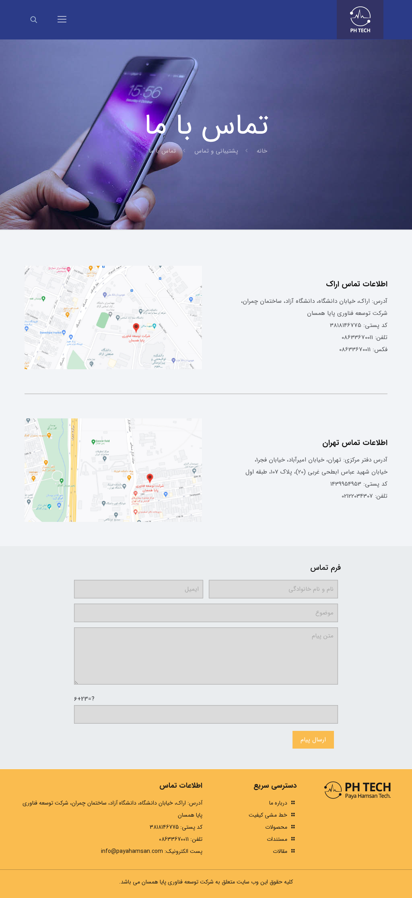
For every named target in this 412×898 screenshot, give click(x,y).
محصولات (276, 827)
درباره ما (278, 803)
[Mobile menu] (62, 20)
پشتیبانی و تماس (216, 151)
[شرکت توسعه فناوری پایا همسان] (360, 19)
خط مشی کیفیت (268, 815)
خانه (262, 151)
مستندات (277, 839)
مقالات (280, 851)
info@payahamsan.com (132, 851)
